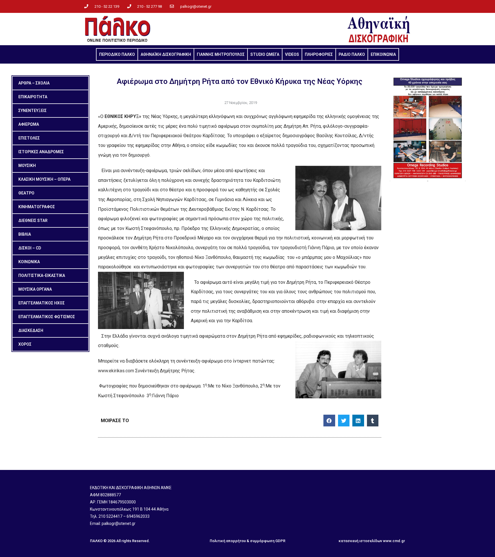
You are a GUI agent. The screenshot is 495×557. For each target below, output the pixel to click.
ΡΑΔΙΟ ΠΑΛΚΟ (352, 54)
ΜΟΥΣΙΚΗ (27, 165)
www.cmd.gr (394, 541)
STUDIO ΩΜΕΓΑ (264, 54)
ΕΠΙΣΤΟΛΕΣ (29, 138)
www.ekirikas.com (116, 370)
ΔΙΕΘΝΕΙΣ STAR (33, 220)
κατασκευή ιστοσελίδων (360, 541)
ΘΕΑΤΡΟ (26, 193)
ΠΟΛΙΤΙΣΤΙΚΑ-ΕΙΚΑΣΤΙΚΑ (41, 275)
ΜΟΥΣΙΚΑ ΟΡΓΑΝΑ (35, 289)
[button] (329, 420)
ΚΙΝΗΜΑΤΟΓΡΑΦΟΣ (36, 206)
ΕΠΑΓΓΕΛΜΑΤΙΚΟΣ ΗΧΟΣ (41, 303)
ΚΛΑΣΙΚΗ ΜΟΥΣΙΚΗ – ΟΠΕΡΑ (44, 179)
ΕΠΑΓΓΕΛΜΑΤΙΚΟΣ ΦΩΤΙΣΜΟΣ (46, 316)
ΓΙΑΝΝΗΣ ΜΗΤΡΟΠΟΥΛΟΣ (221, 54)
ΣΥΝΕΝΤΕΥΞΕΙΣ (32, 110)
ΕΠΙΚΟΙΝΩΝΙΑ (383, 54)
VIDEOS (292, 54)
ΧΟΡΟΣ (25, 344)
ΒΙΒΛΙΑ (24, 234)
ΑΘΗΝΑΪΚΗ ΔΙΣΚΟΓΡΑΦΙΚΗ (166, 54)
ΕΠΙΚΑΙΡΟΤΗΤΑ (32, 97)
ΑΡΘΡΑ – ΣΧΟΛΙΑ (34, 83)
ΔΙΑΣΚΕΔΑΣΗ (30, 330)
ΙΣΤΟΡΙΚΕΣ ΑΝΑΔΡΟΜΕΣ (41, 151)
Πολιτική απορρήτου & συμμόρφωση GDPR (247, 541)
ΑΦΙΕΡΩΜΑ (28, 124)
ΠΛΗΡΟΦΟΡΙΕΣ (319, 54)
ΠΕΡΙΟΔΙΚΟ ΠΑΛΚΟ (117, 54)
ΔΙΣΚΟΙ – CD (29, 248)
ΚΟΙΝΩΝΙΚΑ (29, 261)
